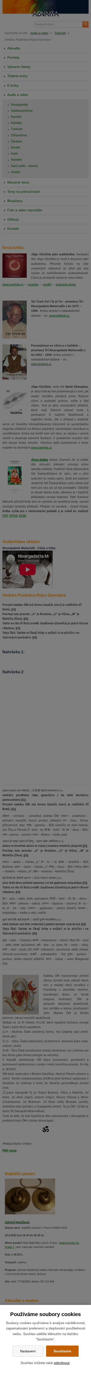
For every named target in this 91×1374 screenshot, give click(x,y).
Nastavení (28, 1351)
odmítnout (61, 1363)
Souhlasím (62, 1351)
